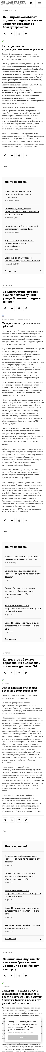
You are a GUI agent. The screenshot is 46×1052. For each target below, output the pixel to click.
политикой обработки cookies (20, 1032)
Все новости (10, 271)
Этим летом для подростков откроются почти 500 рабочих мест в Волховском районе (22, 211)
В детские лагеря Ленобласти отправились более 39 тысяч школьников (18, 194)
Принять (23, 1037)
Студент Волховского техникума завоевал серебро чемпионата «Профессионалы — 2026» (20, 591)
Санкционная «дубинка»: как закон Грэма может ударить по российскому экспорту (22, 574)
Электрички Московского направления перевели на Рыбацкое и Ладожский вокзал (23, 608)
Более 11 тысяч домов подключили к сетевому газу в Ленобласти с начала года (22, 626)
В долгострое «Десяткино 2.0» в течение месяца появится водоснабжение (19, 243)
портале (14, 146)
